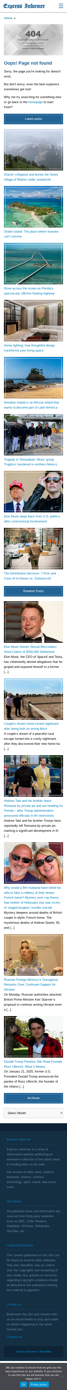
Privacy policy (39, 1384)
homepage (35, 102)
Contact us (14, 1337)
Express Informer (24, 6)
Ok (23, 1384)
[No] (62, 1376)
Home (8, 18)
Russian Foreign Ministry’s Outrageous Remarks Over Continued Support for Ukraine (31, 985)
